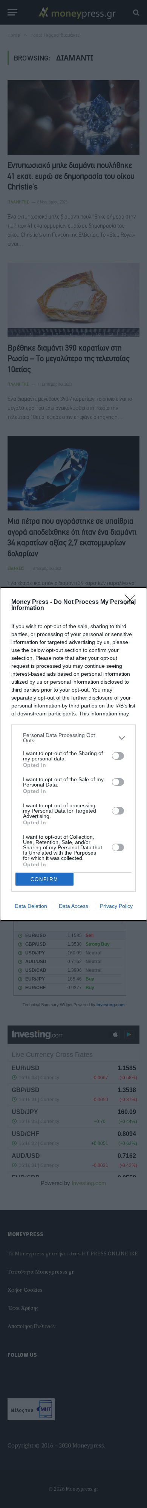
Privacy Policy (116, 906)
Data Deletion (31, 906)
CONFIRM (44, 879)
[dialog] (73, 754)
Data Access (73, 906)
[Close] (132, 602)
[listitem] (73, 737)
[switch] (118, 756)
